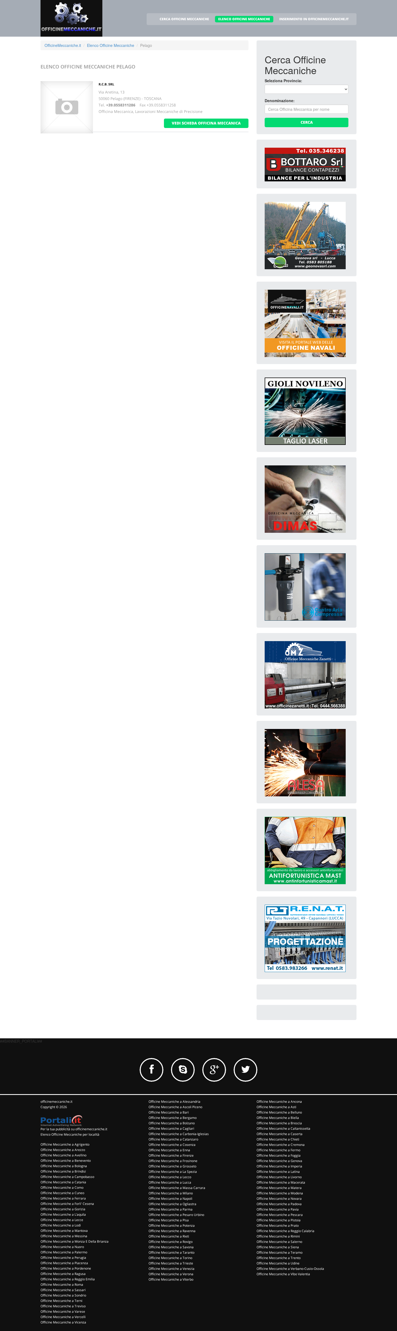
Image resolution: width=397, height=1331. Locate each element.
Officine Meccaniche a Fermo (278, 1150)
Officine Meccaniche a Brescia (279, 1123)
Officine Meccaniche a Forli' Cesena (67, 1203)
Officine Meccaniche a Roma (62, 1284)
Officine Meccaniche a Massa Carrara (177, 1187)
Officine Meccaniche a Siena (278, 1247)
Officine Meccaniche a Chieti (278, 1139)
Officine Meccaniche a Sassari (63, 1290)
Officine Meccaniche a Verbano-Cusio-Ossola (290, 1268)
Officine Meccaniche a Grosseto (172, 1166)
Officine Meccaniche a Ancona (279, 1101)
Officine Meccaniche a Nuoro (62, 1246)
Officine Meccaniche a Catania (63, 1182)
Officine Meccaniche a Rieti (169, 1236)
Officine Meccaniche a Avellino (63, 1155)
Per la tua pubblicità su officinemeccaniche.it (74, 1129)
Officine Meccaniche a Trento (279, 1258)
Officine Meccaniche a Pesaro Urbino (176, 1214)
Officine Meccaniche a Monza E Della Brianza (75, 1241)
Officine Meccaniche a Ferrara (63, 1198)
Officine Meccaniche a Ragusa (63, 1273)
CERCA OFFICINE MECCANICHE (184, 19)
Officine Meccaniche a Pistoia (279, 1220)
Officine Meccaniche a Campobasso (67, 1176)
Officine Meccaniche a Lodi (61, 1225)
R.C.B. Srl (106, 84)
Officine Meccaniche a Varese (63, 1311)
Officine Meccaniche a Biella (278, 1117)
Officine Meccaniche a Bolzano (172, 1123)
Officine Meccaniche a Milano (171, 1193)
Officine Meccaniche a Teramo (279, 1252)
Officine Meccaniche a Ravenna (172, 1231)
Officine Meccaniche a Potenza (172, 1225)
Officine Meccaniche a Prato (278, 1225)
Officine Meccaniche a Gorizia (63, 1209)
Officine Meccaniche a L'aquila (63, 1214)
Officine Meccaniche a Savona (171, 1247)
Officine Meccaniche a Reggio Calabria (285, 1231)
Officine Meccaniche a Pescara (280, 1214)
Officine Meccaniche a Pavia (278, 1209)
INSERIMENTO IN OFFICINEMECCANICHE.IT (314, 19)
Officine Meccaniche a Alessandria (174, 1101)
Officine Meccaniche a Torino (170, 1258)
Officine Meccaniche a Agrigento (65, 1144)
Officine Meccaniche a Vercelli (63, 1317)
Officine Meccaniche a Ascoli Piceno (175, 1107)
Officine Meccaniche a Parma (171, 1209)
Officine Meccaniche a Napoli (170, 1198)
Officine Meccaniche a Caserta (279, 1134)
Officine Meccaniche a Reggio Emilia (68, 1279)
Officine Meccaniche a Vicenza (63, 1322)
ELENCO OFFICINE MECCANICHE (244, 19)
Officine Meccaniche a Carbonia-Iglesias (179, 1134)
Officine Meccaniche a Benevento (66, 1160)
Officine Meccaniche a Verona (171, 1274)
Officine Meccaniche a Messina (64, 1236)
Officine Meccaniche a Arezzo (63, 1149)
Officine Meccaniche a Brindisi (63, 1171)
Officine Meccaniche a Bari (169, 1112)
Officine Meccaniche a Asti (276, 1107)
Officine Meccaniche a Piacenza (64, 1263)
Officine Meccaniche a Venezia (171, 1268)
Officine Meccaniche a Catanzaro (173, 1139)
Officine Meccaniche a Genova (279, 1161)
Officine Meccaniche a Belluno (279, 1112)
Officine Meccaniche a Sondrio (63, 1295)
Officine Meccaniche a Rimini (278, 1236)
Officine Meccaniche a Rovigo (171, 1241)
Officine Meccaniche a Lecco (170, 1177)
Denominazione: (280, 100)
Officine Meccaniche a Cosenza (172, 1144)
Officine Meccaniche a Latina (278, 1171)
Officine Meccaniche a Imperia (279, 1166)
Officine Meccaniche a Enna (169, 1150)
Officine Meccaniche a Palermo (64, 1252)
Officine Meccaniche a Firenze (171, 1155)
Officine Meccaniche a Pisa (169, 1220)
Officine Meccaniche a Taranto (171, 1252)
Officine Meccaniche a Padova (279, 1204)
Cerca (307, 122)
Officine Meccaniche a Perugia (63, 1257)
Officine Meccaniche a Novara (279, 1198)
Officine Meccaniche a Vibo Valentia (283, 1274)
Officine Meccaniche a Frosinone (173, 1161)
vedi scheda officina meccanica (206, 123)
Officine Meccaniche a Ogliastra (172, 1204)
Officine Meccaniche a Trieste (171, 1263)
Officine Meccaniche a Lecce (62, 1220)
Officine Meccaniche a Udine (278, 1263)
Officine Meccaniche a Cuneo (62, 1193)
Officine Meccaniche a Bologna (64, 1166)
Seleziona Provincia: (283, 80)
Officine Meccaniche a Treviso (63, 1306)
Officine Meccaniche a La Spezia (173, 1171)
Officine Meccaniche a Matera (279, 1187)
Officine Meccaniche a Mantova (64, 1230)
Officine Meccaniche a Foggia (279, 1155)
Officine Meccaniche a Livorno (279, 1177)
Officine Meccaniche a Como (62, 1187)
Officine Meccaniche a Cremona (281, 1144)
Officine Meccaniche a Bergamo (173, 1117)
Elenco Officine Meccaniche (110, 45)
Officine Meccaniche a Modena (280, 1193)
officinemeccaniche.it (56, 1101)
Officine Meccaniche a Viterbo (171, 1279)
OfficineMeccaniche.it (63, 45)
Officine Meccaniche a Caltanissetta (283, 1128)
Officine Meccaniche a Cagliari (171, 1128)
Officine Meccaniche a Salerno (279, 1241)
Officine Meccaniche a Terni (61, 1300)
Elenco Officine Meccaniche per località (70, 1134)
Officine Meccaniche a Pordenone (66, 1268)
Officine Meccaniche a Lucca (170, 1182)
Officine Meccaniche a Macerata (281, 1182)
